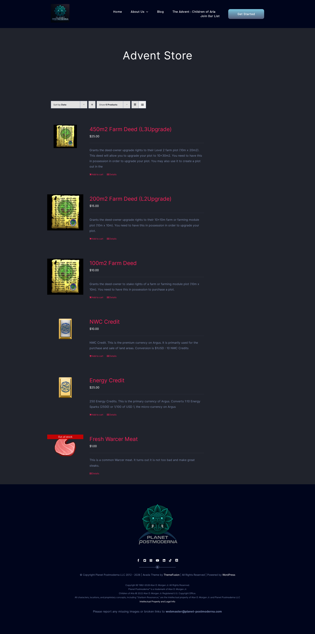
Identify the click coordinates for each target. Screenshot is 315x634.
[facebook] (138, 560)
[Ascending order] (92, 104)
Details (112, 174)
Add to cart (97, 174)
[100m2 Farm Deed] (65, 277)
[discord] (176, 560)
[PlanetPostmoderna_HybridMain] (60, 5)
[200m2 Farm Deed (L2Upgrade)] (65, 212)
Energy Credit (107, 380)
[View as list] (142, 104)
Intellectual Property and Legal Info (157, 601)
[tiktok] (170, 560)
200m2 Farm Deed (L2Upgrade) (131, 198)
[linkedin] (164, 560)
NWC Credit (105, 321)
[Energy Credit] (65, 387)
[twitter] (144, 560)
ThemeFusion (172, 574)
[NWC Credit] (65, 329)
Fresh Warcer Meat (114, 439)
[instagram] (151, 560)
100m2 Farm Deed (113, 263)
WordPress (228, 574)
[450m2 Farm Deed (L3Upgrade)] (65, 136)
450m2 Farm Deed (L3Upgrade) (131, 129)
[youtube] (157, 560)
